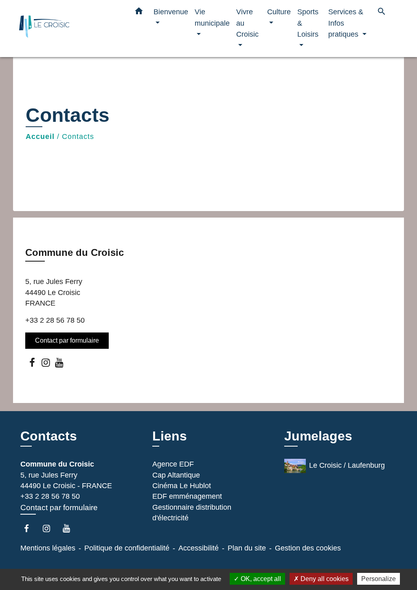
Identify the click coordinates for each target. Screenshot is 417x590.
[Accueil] (70, 28)
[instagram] (46, 362)
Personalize (378, 578)
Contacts (78, 136)
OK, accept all (260, 578)
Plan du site (247, 548)
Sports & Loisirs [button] (307, 22)
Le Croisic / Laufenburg (347, 465)
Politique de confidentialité (126, 548)
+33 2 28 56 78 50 (55, 320)
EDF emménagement (187, 496)
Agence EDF (173, 464)
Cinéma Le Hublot (181, 486)
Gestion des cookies (308, 548)
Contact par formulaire (67, 340)
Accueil (40, 136)
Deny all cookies (324, 578)
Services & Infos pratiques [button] (345, 22)
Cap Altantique (176, 475)
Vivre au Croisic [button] (247, 22)
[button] (138, 12)
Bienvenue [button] (171, 11)
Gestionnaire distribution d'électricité (191, 512)
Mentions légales (47, 548)
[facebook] (32, 362)
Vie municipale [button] (212, 17)
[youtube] (59, 362)
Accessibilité (198, 548)
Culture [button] (279, 11)
